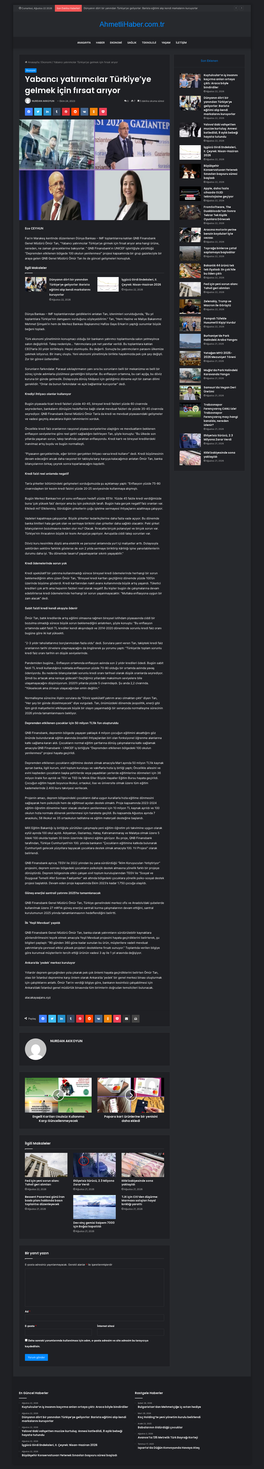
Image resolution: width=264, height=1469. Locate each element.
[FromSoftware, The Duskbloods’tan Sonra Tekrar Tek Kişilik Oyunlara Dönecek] (190, 212)
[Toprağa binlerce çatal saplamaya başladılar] (190, 253)
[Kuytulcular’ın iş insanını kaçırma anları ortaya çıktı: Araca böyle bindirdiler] (190, 80)
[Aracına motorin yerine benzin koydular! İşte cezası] (190, 235)
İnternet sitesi (105, 1325)
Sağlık (131, 42)
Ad (27, 1311)
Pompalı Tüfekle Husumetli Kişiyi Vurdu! (220, 320)
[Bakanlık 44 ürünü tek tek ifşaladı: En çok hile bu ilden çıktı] (190, 270)
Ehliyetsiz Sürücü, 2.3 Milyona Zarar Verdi (93, 1182)
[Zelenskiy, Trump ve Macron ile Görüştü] (190, 306)
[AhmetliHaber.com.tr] (132, 24)
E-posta (31, 1325)
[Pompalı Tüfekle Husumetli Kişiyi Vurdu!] (190, 324)
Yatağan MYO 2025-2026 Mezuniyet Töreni (220, 355)
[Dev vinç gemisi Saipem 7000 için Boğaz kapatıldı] (94, 1207)
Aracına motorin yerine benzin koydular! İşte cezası (220, 234)
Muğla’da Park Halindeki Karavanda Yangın (221, 372)
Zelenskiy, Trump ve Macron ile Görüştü (217, 303)
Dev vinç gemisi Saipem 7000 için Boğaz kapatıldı (94, 1224)
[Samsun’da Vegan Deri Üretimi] (190, 392)
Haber (100, 42)
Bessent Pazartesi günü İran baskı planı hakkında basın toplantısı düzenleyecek (45, 1200)
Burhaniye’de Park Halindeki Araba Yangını (220, 338)
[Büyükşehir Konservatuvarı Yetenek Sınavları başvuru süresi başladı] (190, 171)
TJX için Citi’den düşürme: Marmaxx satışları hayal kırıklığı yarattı (140, 1200)
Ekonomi (116, 42)
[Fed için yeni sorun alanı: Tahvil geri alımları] (46, 1165)
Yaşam (166, 42)
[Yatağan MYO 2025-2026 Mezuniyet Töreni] (190, 358)
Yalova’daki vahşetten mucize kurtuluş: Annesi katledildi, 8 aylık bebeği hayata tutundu (136, 8)
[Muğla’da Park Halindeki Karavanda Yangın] (190, 375)
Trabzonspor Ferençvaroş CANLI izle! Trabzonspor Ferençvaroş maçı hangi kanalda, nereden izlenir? (221, 415)
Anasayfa (84, 42)
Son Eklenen (209, 61)
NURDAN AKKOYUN (43, 101)
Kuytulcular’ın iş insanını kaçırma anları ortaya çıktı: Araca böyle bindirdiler (221, 81)
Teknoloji (149, 42)
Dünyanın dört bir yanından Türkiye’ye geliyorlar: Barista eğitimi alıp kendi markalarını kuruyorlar (219, 106)
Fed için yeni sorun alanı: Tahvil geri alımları (42, 1182)
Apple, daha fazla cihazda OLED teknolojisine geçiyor (218, 192)
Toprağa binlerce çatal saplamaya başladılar (220, 250)
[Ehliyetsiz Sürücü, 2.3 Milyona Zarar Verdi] (94, 1165)
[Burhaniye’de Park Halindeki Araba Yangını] (190, 341)
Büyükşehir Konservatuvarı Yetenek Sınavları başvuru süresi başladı (221, 172)
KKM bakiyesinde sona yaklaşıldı (137, 1182)
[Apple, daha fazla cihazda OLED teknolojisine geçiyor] (190, 193)
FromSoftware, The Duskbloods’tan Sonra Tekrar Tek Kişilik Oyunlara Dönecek (220, 213)
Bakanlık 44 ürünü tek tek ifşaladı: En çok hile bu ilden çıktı (220, 269)
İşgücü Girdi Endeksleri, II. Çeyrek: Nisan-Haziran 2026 (221, 151)
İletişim (181, 42)
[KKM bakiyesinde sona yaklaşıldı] (143, 1165)
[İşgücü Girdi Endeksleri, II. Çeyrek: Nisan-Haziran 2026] (108, 284)
